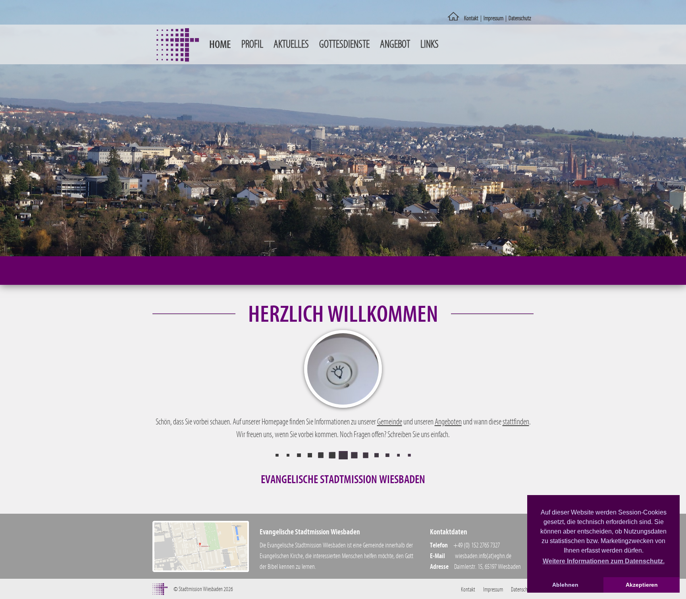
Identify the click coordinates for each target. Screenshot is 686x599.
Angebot (395, 44)
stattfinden (516, 422)
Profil (252, 44)
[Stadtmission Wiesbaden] (453, 18)
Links (429, 44)
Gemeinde (389, 422)
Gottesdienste (344, 44)
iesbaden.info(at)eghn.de (485, 556)
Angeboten (448, 422)
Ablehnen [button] (565, 585)
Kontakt (471, 18)
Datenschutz (520, 18)
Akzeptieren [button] (642, 585)
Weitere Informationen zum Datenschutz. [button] (604, 561)
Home (220, 44)
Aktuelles (291, 44)
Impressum (493, 18)
